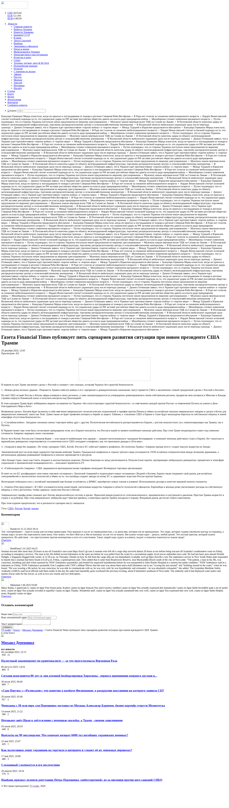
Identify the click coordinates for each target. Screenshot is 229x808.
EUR (10, 15)
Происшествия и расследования (31, 54)
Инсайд (18, 88)
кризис (35, 508)
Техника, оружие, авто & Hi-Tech (31, 63)
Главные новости (23, 26)
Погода (17, 77)
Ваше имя (6, 614)
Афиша (17, 74)
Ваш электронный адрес (14, 617)
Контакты (12, 102)
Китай (27, 508)
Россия (18, 508)
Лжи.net (18, 82)
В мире (17, 37)
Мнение (18, 80)
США (11, 508)
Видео (10, 96)
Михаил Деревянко (17, 643)
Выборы (18, 43)
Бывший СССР (22, 35)
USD (10, 13)
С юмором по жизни (25, 71)
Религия (18, 68)
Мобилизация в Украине (27, 52)
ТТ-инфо (34, 786)
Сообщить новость (17, 105)
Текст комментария (11, 624)
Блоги (10, 94)
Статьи (11, 91)
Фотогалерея (14, 99)
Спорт (17, 60)
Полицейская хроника (25, 66)
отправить (7, 627)
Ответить (6, 540)
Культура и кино (22, 57)
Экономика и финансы (26, 46)
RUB (10, 18)
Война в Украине (23, 29)
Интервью (19, 85)
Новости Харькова (23, 32)
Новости (12, 23)
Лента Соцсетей (22, 40)
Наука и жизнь (21, 49)
